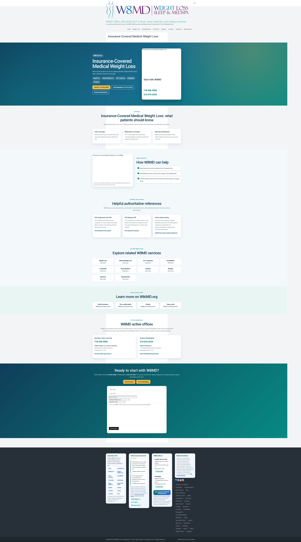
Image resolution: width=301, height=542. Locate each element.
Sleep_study (170, 305)
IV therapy (178, 506)
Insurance (103, 278)
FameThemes (191, 539)
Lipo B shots (185, 506)
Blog (118, 493)
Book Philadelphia (143, 382)
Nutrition (148, 270)
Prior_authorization (125, 305)
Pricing (119, 490)
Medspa (163, 29)
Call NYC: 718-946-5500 (101, 87)
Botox (187, 490)
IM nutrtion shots (179, 503)
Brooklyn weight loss (180, 492)
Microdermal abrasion (181, 520)
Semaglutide (131, 78)
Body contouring (179, 490)
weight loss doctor (180, 531)
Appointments (188, 29)
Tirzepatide (96, 82)
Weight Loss (136, 29)
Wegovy (192, 528)
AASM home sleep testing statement (166, 233)
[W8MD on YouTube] (183, 480)
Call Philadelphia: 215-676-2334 (122, 87)
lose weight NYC (179, 512)
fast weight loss (179, 498)
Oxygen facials (187, 523)
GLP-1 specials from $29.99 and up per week (162, 492)
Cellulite (189, 495)
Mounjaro (190, 520)
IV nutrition (188, 503)
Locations (171, 29)
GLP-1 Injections (120, 78)
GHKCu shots (179, 501)
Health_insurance (103, 305)
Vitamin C (185, 528)
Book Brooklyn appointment (103, 353)
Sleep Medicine (146, 29)
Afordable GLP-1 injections (182, 484)
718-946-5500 (150, 90)
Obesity (148, 305)
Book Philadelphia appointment (149, 353)
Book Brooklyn (129, 382)
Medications (120, 480)
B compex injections (189, 487)
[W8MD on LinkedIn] (178, 480)
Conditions (179, 29)
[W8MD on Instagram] (181, 480)
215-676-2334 (150, 94)
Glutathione (186, 501)
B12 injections (179, 487)
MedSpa (171, 270)
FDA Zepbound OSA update (103, 230)
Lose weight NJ (186, 509)
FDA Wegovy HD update (132, 230)
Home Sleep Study (120, 484)
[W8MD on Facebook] (176, 480)
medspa (185, 517)
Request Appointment (100, 92)
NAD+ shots (178, 523)
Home (129, 29)
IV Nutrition (156, 29)
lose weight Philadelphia (181, 514)
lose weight (178, 509)
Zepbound (189, 531)
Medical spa (178, 517)
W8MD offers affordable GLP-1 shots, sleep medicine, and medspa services (146, 21)
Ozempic (178, 525)
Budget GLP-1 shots (180, 495)
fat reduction (188, 498)
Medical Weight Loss (108, 78)
